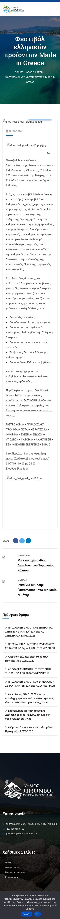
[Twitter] (22, 540)
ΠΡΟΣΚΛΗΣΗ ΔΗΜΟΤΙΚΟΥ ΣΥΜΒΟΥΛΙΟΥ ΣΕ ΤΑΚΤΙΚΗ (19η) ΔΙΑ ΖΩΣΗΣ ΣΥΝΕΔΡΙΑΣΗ (30, 646)
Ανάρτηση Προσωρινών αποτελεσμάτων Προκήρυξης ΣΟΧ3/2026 (29, 729)
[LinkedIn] (28, 540)
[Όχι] (56, 905)
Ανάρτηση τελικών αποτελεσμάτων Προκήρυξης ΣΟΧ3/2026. (26, 658)
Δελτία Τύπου (34, 72)
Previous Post (24, 555)
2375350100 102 (15, 828)
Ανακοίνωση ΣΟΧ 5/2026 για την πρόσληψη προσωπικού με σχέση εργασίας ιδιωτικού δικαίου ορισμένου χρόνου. (29, 698)
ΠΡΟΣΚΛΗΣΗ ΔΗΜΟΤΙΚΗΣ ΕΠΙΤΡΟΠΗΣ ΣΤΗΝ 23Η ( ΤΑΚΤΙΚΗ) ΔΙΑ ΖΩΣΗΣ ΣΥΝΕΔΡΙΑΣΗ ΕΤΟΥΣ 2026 (29, 631)
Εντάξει (26, 914)
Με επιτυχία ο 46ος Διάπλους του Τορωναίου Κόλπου (36, 565)
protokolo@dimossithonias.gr (21, 833)
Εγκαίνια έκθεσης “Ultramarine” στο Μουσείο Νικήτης (37, 590)
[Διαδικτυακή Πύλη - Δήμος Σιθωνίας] (13, 8)
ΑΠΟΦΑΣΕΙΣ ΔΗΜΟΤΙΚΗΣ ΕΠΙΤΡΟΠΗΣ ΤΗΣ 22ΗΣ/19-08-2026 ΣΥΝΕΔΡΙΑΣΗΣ (28, 671)
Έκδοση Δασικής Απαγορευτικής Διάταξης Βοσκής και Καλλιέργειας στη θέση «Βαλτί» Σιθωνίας (27, 714)
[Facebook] (15, 540)
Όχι (37, 914)
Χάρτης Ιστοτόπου (15, 872)
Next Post (22, 580)
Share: (6, 540)
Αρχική (19, 72)
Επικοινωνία (11, 877)
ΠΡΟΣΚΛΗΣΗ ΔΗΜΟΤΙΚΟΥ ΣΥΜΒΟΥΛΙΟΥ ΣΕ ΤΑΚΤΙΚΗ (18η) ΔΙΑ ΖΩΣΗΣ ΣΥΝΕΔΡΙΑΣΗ (30, 683)
